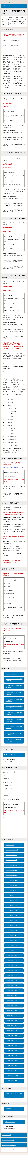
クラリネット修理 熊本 (11, 1060)
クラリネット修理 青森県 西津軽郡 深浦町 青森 (14, 713)
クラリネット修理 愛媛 (11, 1035)
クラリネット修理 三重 (11, 965)
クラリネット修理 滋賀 (11, 970)
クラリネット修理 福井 (11, 935)
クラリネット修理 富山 (11, 925)
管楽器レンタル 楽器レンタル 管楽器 (14, 1094)
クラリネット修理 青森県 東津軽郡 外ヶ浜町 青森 (14, 700)
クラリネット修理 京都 (11, 975)
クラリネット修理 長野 (11, 945)
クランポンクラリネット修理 (9, 1145)
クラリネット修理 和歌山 (12, 995)
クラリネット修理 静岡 (11, 955)
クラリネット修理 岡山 (11, 1010)
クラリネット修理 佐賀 (11, 1050)
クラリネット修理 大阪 (11, 980)
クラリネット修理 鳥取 (11, 1000)
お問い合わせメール (10, 754)
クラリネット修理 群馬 (11, 895)
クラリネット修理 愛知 (11, 960)
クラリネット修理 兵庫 (11, 985)
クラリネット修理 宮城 (11, 865)
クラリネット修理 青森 (11, 674)
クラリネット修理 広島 (11, 1015)
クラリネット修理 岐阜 (11, 950)
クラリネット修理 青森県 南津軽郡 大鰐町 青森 (14, 733)
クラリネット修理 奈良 (11, 990)
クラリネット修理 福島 (11, 880)
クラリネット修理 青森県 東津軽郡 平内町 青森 (14, 679)
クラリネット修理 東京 (11, 910)
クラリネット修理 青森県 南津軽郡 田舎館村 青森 (14, 740)
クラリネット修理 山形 (11, 875)
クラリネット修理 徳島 (11, 1025)
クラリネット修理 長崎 (11, 1055)
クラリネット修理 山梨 (11, 940)
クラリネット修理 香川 (11, 1030)
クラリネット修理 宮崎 (11, 1070)
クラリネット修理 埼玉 (11, 900)
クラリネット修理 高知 (11, 1040)
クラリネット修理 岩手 (11, 860)
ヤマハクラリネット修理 (8, 1140)
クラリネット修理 (10, 845)
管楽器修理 (8, 1108)
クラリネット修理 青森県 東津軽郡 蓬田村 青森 (14, 693)
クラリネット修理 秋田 (11, 870)
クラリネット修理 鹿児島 (12, 1075)
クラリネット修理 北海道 (12, 850)
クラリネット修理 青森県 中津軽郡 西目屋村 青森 (14, 720)
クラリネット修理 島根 (11, 1005)
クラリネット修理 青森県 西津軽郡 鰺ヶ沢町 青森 (14, 706)
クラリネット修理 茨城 (11, 885)
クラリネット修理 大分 (11, 1065)
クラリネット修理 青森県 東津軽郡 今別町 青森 (14, 686)
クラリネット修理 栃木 (11, 890)
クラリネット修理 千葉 (11, 905)
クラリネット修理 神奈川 (12, 915)
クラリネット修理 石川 (11, 930)
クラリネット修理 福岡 (11, 1045)
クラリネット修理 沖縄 (11, 1080)
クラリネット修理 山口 (11, 1020)
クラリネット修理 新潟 (11, 920)
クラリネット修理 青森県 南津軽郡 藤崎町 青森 (14, 727)
